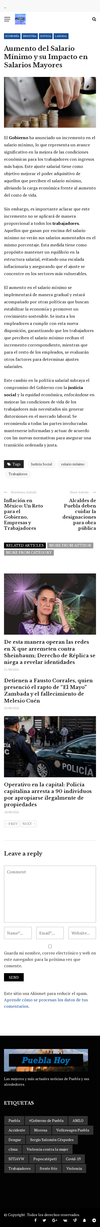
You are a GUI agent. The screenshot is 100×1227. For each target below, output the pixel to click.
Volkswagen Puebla (72, 1130)
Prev (13, 824)
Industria (30, 36)
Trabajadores (20, 1168)
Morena (40, 1130)
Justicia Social (41, 464)
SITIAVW (16, 1158)
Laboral (61, 36)
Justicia (45, 36)
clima (13, 1149)
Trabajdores (18, 474)
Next (27, 824)
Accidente (17, 1130)
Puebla (14, 1120)
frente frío (48, 1168)
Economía (12, 36)
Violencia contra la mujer (47, 1149)
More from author (70, 545)
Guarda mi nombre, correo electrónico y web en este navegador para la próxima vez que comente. (50, 959)
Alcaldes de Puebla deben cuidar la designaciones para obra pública (79, 514)
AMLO (78, 1120)
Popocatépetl (45, 1158)
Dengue (15, 1139)
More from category (29, 553)
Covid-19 (73, 1158)
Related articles (25, 545)
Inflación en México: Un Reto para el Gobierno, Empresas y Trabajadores (23, 514)
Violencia (74, 1168)
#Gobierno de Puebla (46, 1120)
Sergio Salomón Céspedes (52, 1139)
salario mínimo (73, 464)
